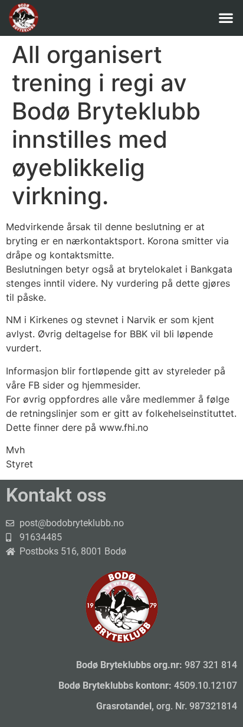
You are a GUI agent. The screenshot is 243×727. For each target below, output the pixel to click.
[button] (225, 17)
